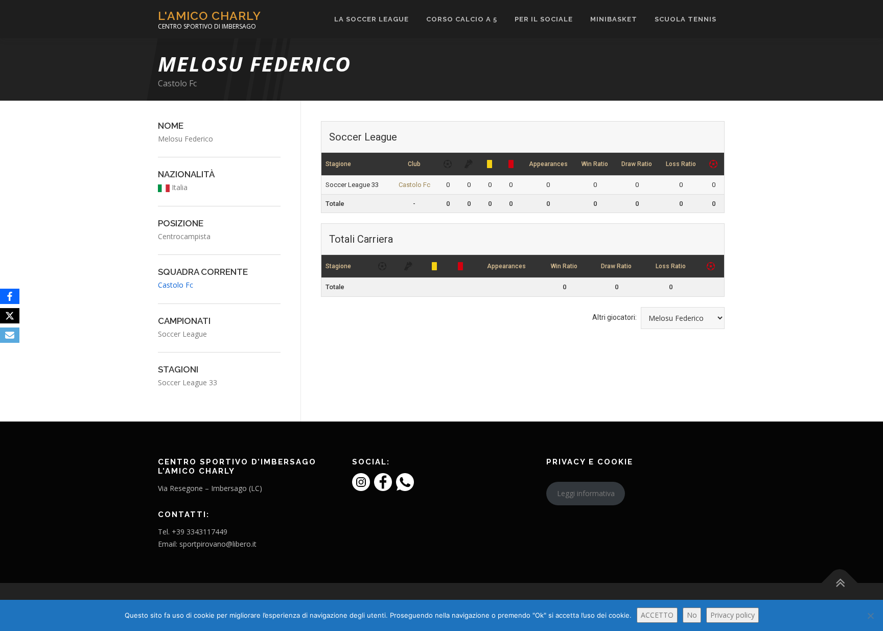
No (692, 615)
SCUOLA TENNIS (685, 19)
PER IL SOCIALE (544, 19)
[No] (870, 616)
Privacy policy (732, 615)
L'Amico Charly (209, 15)
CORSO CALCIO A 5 (461, 19)
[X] (9, 315)
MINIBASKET (613, 19)
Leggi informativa (586, 493)
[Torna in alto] (840, 583)
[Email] (9, 335)
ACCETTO (657, 615)
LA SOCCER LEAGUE (371, 19)
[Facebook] (9, 296)
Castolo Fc (177, 83)
